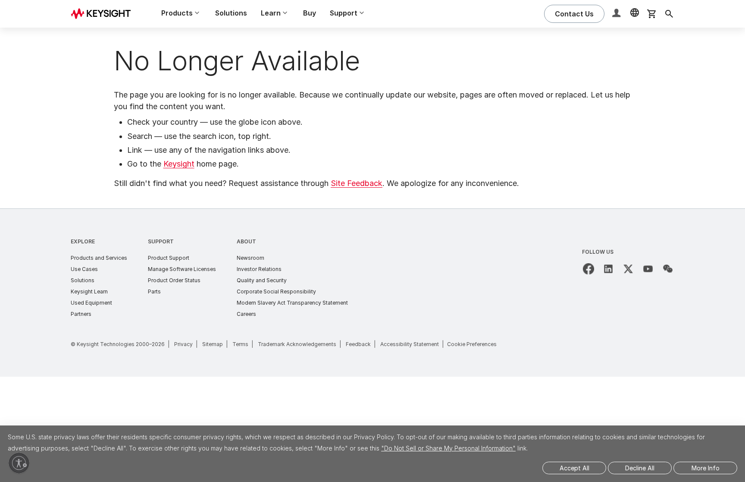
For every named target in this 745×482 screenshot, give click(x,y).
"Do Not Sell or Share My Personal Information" (448, 448)
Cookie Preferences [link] (472, 344)
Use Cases (84, 269)
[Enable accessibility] (19, 463)
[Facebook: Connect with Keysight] (588, 268)
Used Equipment (91, 302)
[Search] (669, 14)
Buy (309, 13)
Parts (154, 291)
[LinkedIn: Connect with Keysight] (608, 268)
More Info (706, 468)
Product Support (168, 258)
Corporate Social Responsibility (276, 291)
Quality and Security (262, 280)
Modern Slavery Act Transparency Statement (292, 302)
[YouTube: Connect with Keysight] (648, 268)
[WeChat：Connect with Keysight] (667, 268)
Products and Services (99, 258)
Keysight (178, 163)
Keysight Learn (89, 291)
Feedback (358, 344)
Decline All (639, 468)
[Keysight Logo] (104, 14)
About (246, 241)
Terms (240, 344)
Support (161, 241)
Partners (81, 314)
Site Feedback (356, 183)
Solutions (231, 13)
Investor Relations (259, 269)
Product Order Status (174, 280)
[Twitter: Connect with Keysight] (628, 268)
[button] (617, 14)
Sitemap (212, 344)
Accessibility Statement (409, 344)
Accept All (574, 468)
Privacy (183, 344)
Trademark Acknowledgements (297, 344)
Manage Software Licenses (182, 269)
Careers (246, 314)
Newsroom (250, 258)
